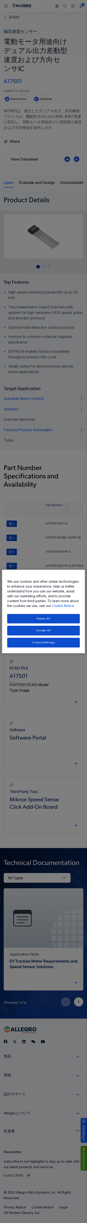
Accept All (43, 630)
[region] (43, 611)
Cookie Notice (63, 606)
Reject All (43, 618)
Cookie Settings (43, 642)
